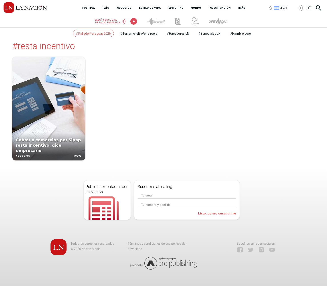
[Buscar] (318, 8)
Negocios (23, 156)
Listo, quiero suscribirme (217, 213)
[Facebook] (240, 249)
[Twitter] (250, 249)
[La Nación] (25, 7)
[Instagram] (261, 249)
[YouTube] (272, 249)
